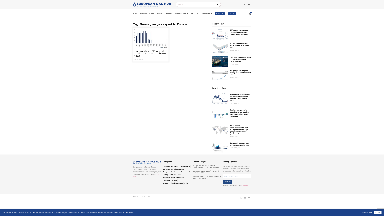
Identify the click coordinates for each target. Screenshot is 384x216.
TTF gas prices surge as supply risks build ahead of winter (240, 73)
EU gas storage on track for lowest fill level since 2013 (239, 46)
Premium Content (147, 13)
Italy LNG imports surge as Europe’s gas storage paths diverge (240, 59)
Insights (160, 13)
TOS (237, 185)
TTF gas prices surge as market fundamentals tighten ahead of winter (239, 32)
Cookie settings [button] (366, 213)
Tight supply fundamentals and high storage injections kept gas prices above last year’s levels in (239, 129)
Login (232, 13)
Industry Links (180, 13)
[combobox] (198, 4)
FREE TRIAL (220, 13)
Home (135, 13)
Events (169, 13)
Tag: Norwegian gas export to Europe (160, 24)
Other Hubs (205, 13)
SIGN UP (227, 182)
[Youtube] (249, 4)
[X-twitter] (241, 4)
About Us (194, 13)
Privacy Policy (244, 185)
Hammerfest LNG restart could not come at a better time (150, 53)
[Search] (218, 4)
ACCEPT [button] (377, 212)
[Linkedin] (245, 4)
